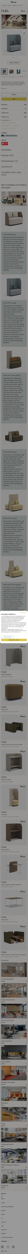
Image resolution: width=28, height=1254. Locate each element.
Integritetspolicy (23, 612)
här (20, 632)
